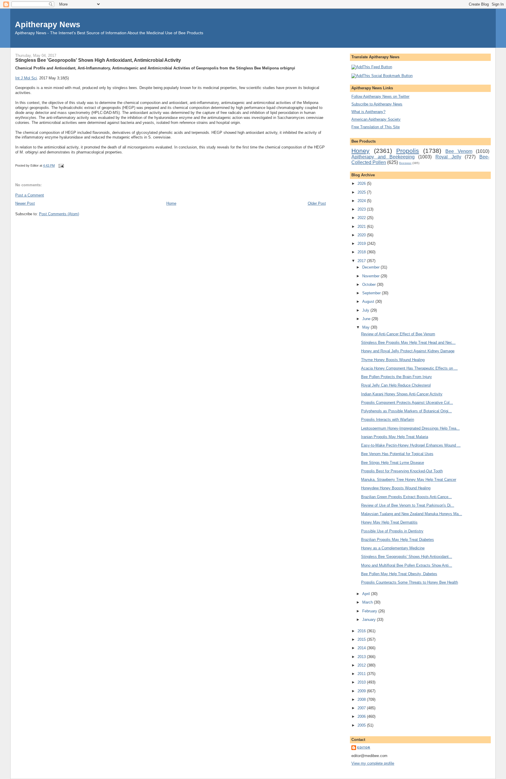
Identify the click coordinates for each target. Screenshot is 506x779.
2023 (362, 209)
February (370, 611)
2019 (362, 243)
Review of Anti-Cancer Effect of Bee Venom (398, 334)
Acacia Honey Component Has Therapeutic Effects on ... (409, 368)
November (371, 276)
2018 (362, 252)
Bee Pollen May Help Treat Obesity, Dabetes (399, 574)
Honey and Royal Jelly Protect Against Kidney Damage (407, 351)
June (367, 319)
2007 (362, 708)
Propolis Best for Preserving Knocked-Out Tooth (402, 471)
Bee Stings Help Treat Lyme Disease (392, 462)
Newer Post (25, 203)
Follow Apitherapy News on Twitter (380, 96)
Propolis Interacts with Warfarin (387, 419)
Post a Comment (29, 195)
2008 (362, 699)
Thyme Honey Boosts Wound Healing (393, 360)
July (366, 310)
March (368, 602)
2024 (362, 201)
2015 (362, 639)
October (369, 284)
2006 (362, 716)
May (366, 327)
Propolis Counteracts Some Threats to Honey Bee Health (409, 582)
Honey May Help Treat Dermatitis (389, 522)
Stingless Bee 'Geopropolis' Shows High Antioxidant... (406, 556)
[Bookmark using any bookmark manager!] (382, 76)
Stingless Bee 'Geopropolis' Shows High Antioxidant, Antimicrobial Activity (98, 60)
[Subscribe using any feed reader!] (371, 67)
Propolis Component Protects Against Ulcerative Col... (407, 402)
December (371, 267)
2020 (362, 235)
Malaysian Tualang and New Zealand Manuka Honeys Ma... (411, 514)
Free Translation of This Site (375, 127)
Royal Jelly (448, 156)
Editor (363, 747)
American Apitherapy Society (376, 119)
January (369, 619)
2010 (362, 682)
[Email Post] (60, 165)
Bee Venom (458, 151)
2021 (362, 226)
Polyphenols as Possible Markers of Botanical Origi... (406, 411)
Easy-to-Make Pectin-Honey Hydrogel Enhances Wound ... (411, 445)
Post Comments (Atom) (59, 214)
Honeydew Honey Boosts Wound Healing (395, 488)
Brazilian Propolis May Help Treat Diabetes (397, 539)
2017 (362, 261)
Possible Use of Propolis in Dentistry (392, 531)
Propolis (407, 150)
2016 (362, 631)
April (366, 594)
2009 (362, 691)
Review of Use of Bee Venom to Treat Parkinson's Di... (407, 505)
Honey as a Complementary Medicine (393, 548)
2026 (362, 183)
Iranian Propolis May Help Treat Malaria (394, 437)
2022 (362, 218)
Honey (360, 150)
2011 (362, 674)
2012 (362, 665)
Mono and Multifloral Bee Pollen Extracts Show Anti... (406, 565)
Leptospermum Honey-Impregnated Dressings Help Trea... (410, 428)
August (368, 301)
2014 (362, 648)
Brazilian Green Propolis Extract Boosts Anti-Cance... (406, 497)
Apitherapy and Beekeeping (382, 156)
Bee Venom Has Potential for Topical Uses (397, 454)
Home (171, 203)
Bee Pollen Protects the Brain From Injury (396, 377)
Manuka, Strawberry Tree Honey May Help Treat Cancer (408, 479)
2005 (362, 725)
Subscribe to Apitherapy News (376, 104)
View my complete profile (372, 763)
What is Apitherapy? (368, 112)
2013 (362, 657)
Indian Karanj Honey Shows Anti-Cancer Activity (401, 394)
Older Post (317, 203)
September (372, 293)
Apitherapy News (47, 24)
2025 (362, 192)
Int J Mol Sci (26, 78)
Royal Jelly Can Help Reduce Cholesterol (396, 385)
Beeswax (405, 163)
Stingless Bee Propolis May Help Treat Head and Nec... (408, 342)
